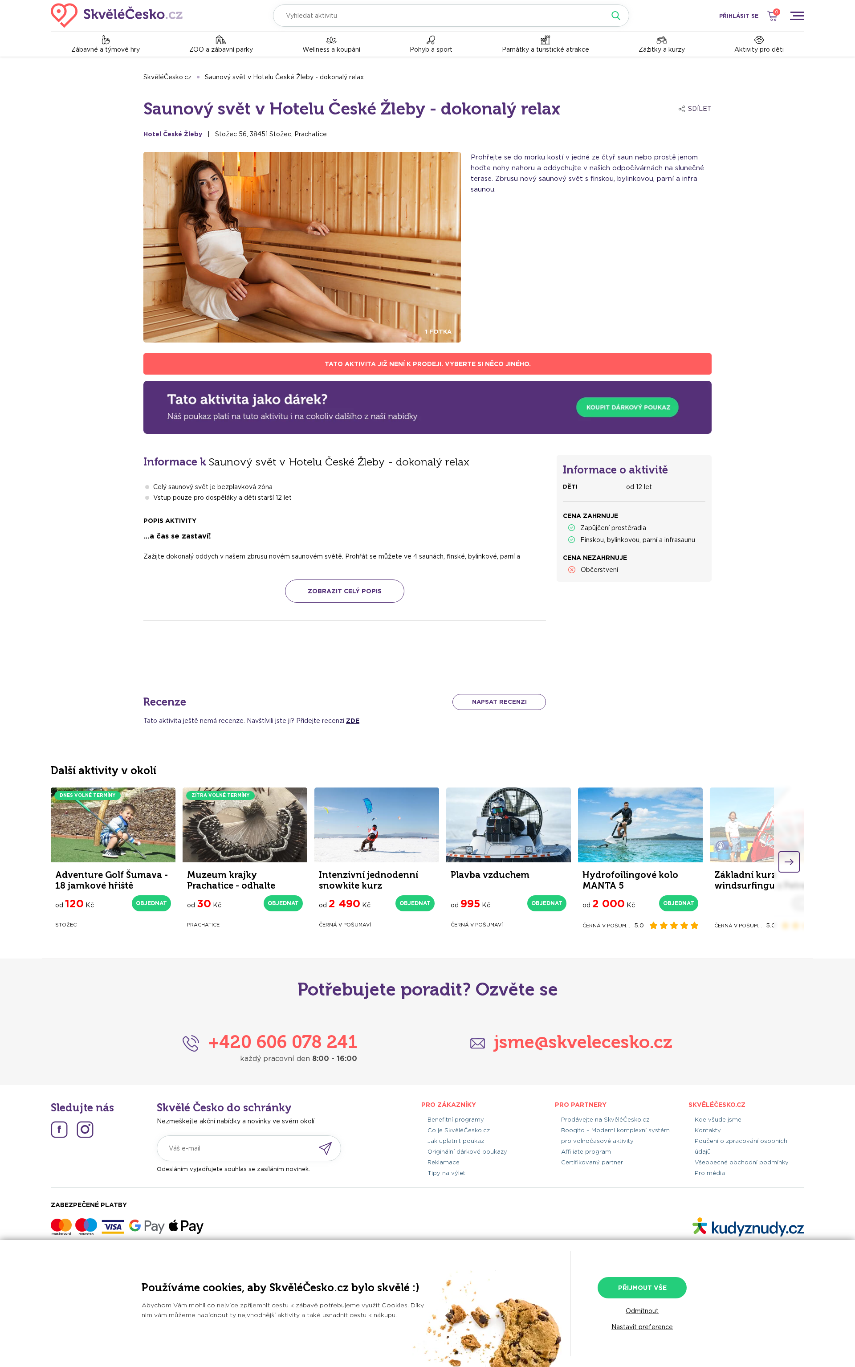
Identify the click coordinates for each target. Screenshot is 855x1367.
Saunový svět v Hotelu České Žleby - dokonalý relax (284, 77)
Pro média (710, 1173)
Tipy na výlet (446, 1173)
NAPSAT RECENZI (499, 701)
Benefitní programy (456, 1119)
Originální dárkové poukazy (467, 1151)
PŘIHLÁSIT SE (738, 15)
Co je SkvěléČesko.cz (459, 1130)
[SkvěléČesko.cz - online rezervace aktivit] (117, 16)
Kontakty (708, 1130)
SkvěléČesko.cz (167, 77)
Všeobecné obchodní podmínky (742, 1162)
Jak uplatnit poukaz (456, 1141)
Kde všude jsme (718, 1119)
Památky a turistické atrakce (545, 49)
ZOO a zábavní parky (221, 49)
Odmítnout (642, 1310)
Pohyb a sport (431, 49)
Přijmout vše (642, 1287)
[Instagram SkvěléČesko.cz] (85, 1129)
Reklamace (444, 1162)
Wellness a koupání (331, 49)
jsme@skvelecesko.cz (583, 1042)
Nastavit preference (642, 1326)
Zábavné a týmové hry (105, 49)
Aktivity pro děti (759, 49)
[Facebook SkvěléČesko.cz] (59, 1129)
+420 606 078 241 (282, 1042)
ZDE (352, 720)
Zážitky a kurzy (662, 49)
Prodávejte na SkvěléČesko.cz (605, 1119)
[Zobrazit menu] (796, 15)
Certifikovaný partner (592, 1162)
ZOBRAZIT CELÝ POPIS (345, 591)
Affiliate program (586, 1151)
